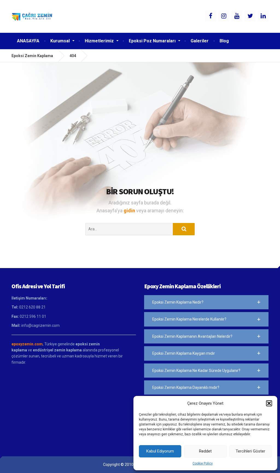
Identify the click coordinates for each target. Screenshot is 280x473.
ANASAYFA (28, 40)
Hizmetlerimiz (99, 40)
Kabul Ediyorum (160, 451)
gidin (130, 210)
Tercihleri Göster (250, 451)
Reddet (205, 451)
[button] (269, 403)
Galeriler (200, 40)
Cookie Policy (202, 463)
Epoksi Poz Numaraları (152, 40)
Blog (224, 40)
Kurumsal (60, 40)
